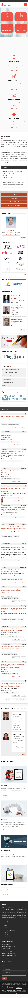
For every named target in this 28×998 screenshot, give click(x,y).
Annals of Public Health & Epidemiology (10, 441)
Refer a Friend (7, 379)
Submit (5, 978)
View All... (23, 237)
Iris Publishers (8, 83)
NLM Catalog (16, 1)
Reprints (5, 932)
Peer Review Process (9, 376)
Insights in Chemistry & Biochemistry (10, 673)
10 (21, 699)
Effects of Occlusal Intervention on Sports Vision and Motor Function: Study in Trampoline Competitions (13, 490)
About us (5, 927)
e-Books (5, 934)
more (21, 729)
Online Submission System (10, 372)
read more (14, 70)
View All (23, 754)
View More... (23, 274)
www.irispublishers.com (10, 991)
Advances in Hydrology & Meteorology (10, 536)
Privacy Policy (14, 993)
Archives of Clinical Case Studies (9, 654)
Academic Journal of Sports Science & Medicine (12, 497)
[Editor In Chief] (11, 222)
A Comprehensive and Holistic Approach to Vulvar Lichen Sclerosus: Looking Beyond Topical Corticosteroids (13, 590)
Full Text (23, 427)
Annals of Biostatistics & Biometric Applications (12, 636)
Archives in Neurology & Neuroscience (10, 692)
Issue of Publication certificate (11, 180)
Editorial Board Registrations (11, 369)
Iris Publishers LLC (5, 988)
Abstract (14, 427)
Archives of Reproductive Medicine (10, 598)
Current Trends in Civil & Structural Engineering (12, 619)
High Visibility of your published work (13, 171)
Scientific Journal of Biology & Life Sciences (12, 461)
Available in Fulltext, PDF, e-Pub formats (14, 182)
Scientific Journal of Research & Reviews (11, 478)
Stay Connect (7, 385)
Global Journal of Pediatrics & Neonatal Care (12, 579)
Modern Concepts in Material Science (10, 424)
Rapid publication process (11, 178)
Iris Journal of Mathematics (11, 234)
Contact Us (6, 938)
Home (5, 925)
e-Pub (24, 444)
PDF (19, 427)
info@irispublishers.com (9, 955)
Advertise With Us (8, 382)
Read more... (23, 917)
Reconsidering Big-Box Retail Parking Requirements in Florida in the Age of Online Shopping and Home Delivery (13, 610)
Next (24, 699)
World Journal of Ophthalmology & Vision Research (13, 517)
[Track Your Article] (14, 341)
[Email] (2, 1)
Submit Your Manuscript (9, 930)
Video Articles (7, 936)
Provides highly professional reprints (13, 184)
